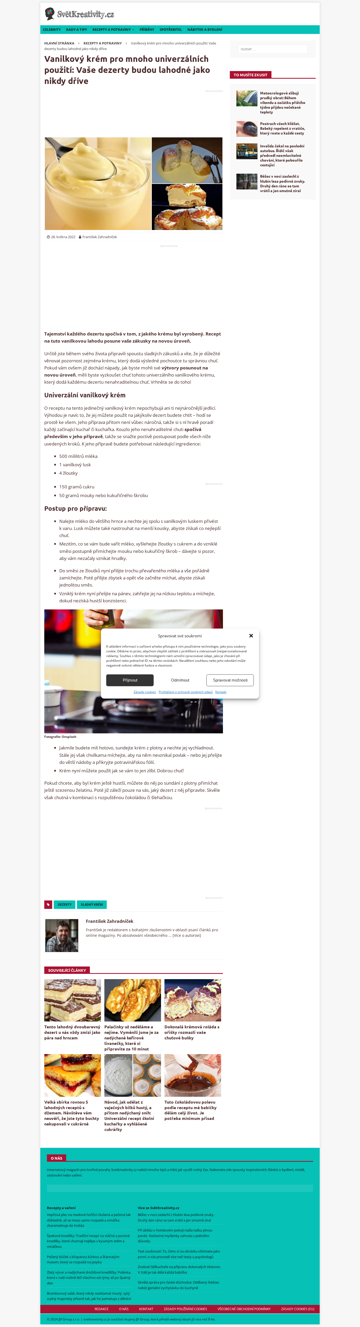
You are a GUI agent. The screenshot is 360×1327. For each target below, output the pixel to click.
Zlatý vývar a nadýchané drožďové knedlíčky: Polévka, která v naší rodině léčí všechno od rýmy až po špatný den (89, 1278)
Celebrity (52, 29)
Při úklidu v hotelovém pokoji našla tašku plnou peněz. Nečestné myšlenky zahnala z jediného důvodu (175, 1236)
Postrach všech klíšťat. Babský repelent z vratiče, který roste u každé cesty (282, 128)
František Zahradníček (109, 921)
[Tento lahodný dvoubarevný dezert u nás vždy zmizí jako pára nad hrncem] (72, 1000)
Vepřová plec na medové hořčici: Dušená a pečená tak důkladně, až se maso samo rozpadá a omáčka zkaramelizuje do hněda (89, 1220)
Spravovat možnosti (230, 680)
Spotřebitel (171, 29)
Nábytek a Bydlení (204, 29)
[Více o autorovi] (186, 935)
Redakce (102, 1309)
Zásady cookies (145, 691)
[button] (251, 635)
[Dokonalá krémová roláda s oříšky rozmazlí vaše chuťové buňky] (192, 1000)
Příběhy (147, 29)
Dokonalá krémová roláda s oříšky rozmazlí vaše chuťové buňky (192, 1032)
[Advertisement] (133, 113)
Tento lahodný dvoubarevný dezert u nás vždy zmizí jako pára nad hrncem (72, 1032)
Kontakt (220, 691)
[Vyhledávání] (273, 49)
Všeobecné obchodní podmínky (244, 1309)
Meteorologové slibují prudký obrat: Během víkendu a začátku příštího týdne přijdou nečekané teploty (282, 102)
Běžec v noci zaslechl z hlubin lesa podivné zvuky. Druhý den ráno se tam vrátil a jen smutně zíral (282, 183)
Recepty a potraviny (112, 29)
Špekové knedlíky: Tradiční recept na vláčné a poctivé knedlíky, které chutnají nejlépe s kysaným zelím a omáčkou (88, 1241)
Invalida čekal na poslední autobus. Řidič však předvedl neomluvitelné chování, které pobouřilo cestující (282, 155)
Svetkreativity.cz (124, 1170)
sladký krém (92, 904)
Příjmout (130, 680)
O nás (124, 1309)
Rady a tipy (76, 29)
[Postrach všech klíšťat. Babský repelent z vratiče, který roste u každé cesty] (246, 129)
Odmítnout (180, 680)
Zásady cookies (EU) (297, 1309)
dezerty (64, 904)
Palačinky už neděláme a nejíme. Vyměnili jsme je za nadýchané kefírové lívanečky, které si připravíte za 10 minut (131, 1037)
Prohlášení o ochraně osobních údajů (186, 691)
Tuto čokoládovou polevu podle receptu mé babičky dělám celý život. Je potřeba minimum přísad (190, 1110)
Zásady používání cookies (185, 1309)
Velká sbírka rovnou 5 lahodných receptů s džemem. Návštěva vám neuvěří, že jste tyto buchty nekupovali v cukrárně (71, 1112)
